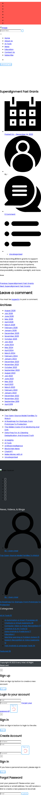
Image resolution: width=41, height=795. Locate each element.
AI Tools (8, 43)
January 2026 (11, 330)
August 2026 (10, 310)
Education (9, 49)
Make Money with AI (13, 454)
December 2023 (12, 361)
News (7, 46)
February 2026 (11, 327)
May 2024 (9, 347)
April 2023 (9, 384)
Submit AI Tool (6, 64)
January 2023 (11, 393)
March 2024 (10, 353)
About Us (9, 41)
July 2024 (9, 342)
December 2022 (12, 395)
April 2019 (9, 404)
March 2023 (10, 387)
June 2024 (9, 344)
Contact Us (10, 52)
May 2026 (9, 319)
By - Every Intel (11, 550)
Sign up (3, 689)
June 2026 (9, 316)
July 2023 (9, 376)
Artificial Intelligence (14, 445)
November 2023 (12, 364)
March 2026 (10, 324)
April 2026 (9, 322)
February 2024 (11, 356)
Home (7, 38)
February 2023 (11, 390)
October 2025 (11, 339)
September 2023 (12, 370)
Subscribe (9, 55)
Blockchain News (12, 448)
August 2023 (10, 373)
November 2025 (12, 336)
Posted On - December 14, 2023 (19, 134)
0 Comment (10, 214)
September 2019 (12, 401)
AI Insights (9, 440)
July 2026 (9, 313)
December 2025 (12, 333)
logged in (16, 299)
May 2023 (9, 381)
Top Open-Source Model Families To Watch (19, 555)
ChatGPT (9, 451)
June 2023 (9, 378)
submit (24, 794)
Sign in (13, 706)
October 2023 (11, 367)
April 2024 (9, 350)
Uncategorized (15, 254)
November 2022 (12, 398)
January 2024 (11, 359)
